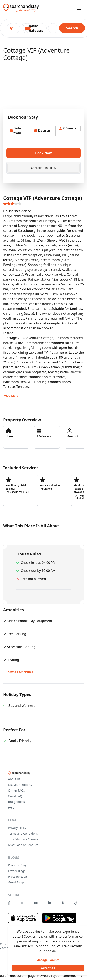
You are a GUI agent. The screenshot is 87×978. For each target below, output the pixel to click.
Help (11, 807)
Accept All (48, 968)
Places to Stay (17, 865)
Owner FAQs (16, 790)
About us (14, 779)
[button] (36, 28)
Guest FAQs (16, 796)
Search (72, 28)
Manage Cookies (47, 960)
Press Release (17, 876)
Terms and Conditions (23, 833)
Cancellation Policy (43, 168)
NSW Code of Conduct (23, 845)
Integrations (16, 802)
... (53, 28)
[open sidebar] (79, 8)
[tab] (43, 167)
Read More (10, 395)
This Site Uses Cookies (23, 839)
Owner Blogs (16, 871)
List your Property (20, 785)
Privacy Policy (17, 828)
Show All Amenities (19, 672)
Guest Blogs (16, 882)
